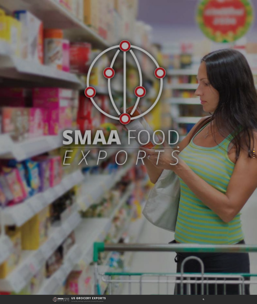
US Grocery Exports (88, 298)
